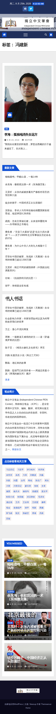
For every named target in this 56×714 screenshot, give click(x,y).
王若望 (35, 502)
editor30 (32, 573)
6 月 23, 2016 (13, 140)
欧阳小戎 (10, 497)
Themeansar (46, 704)
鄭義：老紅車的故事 (15, 363)
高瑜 (8, 518)
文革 (43, 486)
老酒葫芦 (17, 508)
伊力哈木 (31, 469)
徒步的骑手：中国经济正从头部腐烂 (23, 203)
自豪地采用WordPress (14, 704)
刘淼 (41, 475)
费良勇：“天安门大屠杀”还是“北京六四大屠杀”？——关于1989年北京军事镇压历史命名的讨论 (28, 235)
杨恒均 (26, 491)
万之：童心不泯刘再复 (16, 329)
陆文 (18, 513)
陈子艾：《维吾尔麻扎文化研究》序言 (25, 347)
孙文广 (38, 480)
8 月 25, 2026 (16, 573)
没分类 (10, 560)
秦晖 (43, 502)
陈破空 (26, 513)
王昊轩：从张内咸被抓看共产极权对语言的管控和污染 (27, 628)
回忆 (6, 129)
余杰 (18, 475)
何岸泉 (41, 469)
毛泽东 (41, 497)
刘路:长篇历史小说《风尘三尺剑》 (23, 355)
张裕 (36, 486)
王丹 (18, 502)
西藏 (41, 508)
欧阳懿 (21, 497)
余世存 (9, 475)
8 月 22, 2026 (16, 667)
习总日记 (10, 469)
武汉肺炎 (31, 497)
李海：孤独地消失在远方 (20, 134)
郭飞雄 (9, 513)
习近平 (21, 469)
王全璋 (26, 502)
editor (28, 140)
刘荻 (8, 480)
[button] (46, 34)
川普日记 (17, 486)
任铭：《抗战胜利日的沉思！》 (21, 278)
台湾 (23, 480)
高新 (41, 513)
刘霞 (15, 480)
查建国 (35, 491)
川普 (8, 486)
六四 (25, 475)
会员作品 (11, 591)
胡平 (27, 508)
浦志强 (9, 502)
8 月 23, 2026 (16, 635)
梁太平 (44, 491)
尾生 (47, 480)
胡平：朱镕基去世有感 (16, 285)
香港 (34, 513)
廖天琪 (28, 486)
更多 (7, 379)
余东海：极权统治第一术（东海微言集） (26, 184)
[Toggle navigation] (25, 34)
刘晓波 (33, 475)
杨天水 (16, 491)
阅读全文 (16, 449)
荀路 (34, 508)
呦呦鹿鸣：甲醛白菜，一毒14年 (21, 177)
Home (28, 708)
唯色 (30, 480)
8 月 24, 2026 (16, 604)
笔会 (8, 508)
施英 (8, 491)
